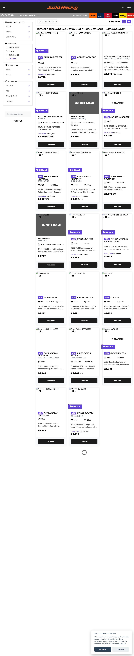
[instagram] (5, 15)
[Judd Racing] (62, 8)
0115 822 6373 (125, 8)
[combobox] (18, 27)
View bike (51, 84)
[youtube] (12, 15)
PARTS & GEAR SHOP (27, 15)
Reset (17, 121)
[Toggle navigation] (4, 7)
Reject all (121, 649)
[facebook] (2, 15)
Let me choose (120, 644)
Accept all (102, 649)
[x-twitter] (9, 15)
